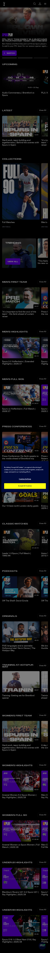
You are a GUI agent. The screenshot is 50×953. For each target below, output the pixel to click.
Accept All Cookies (25, 486)
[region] (25, 476)
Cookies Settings (25, 479)
